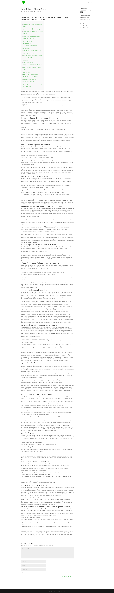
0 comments (39, 11)
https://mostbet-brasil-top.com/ (28, 142)
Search (81, 12)
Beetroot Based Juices (84, 17)
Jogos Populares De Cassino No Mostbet (32, 29)
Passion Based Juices (84, 25)
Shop (65, 2)
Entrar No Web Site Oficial (29, 83)
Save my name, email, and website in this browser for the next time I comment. (40, 573)
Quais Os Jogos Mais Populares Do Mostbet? (33, 35)
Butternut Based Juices (85, 19)
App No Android (26, 48)
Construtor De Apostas (28, 62)
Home (42, 2)
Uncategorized (32, 11)
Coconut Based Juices (84, 21)
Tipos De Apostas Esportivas (29, 79)
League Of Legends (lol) (28, 81)
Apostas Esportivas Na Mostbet (30, 45)
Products (58, 2)
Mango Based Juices (84, 23)
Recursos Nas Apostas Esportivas (30, 74)
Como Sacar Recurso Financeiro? (30, 40)
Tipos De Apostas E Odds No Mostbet (31, 78)
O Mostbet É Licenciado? (28, 72)
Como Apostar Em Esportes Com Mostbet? (32, 28)
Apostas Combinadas (28, 71)
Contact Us (83, 2)
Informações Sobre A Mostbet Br (30, 53)
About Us (49, 2)
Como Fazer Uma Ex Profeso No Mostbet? (32, 47)
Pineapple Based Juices (85, 27)
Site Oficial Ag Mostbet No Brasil (30, 76)
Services (73, 2)
